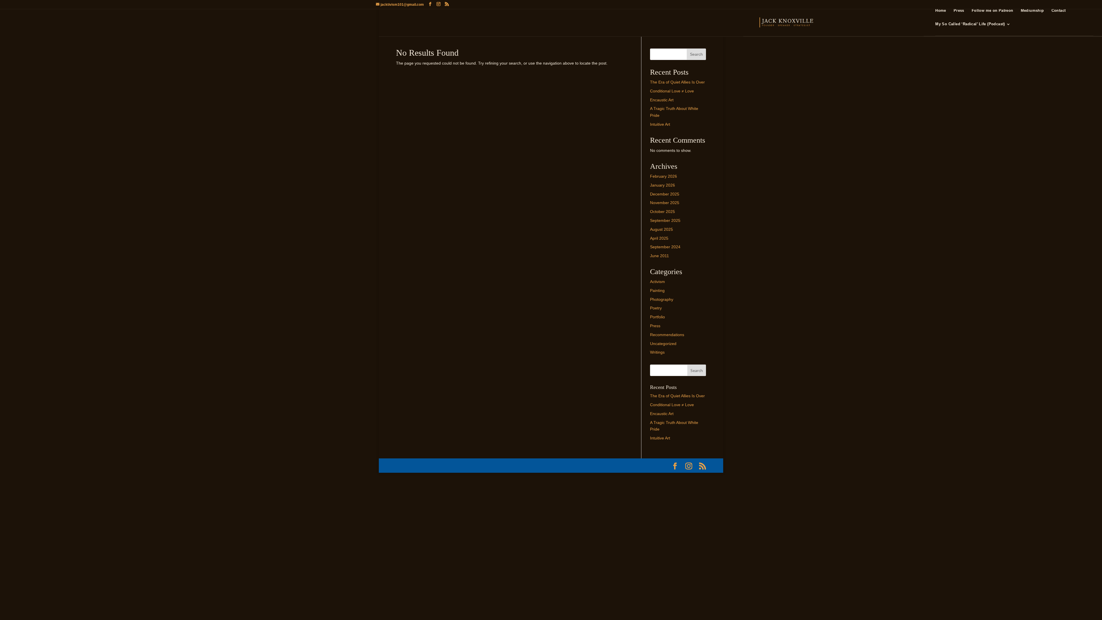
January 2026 (662, 185)
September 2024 (665, 247)
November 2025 (664, 202)
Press (959, 11)
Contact (1058, 11)
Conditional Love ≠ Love (672, 91)
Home (940, 11)
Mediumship (1032, 11)
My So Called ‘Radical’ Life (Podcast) (970, 24)
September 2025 (665, 220)
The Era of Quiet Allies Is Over (677, 82)
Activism (657, 281)
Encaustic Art (662, 100)
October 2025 (662, 211)
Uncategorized (663, 343)
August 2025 (661, 229)
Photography (661, 299)
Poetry (656, 308)
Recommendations (667, 334)
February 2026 (663, 176)
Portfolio (657, 317)
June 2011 (659, 255)
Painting (657, 290)
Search (696, 54)
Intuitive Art (660, 124)
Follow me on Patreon (992, 11)
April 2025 (659, 238)
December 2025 (664, 194)
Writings (657, 352)
